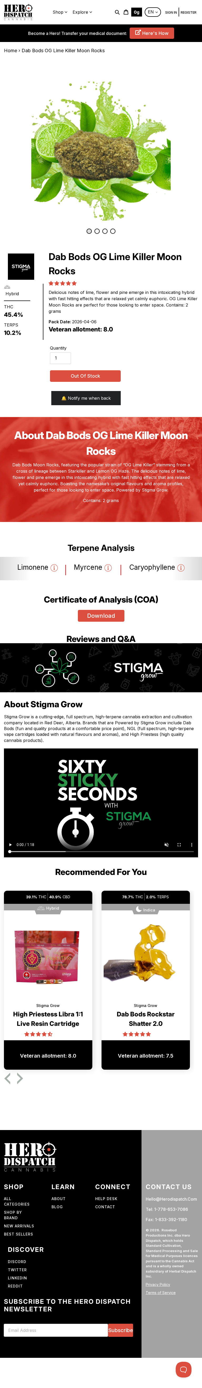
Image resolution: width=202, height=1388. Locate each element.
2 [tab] (97, 231)
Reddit (15, 1286)
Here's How (155, 33)
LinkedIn (17, 1278)
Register (188, 12)
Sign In (171, 12)
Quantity (58, 348)
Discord (17, 1261)
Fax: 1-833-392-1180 (166, 1219)
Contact (105, 1207)
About (59, 1198)
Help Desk (106, 1198)
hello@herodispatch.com (171, 1199)
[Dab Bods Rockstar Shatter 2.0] (146, 960)
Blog (57, 1207)
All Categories (17, 1201)
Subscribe (120, 1330)
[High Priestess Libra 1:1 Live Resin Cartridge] (48, 960)
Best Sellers (18, 1234)
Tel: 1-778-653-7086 (167, 1209)
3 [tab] (105, 231)
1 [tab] (89, 231)
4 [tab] (112, 231)
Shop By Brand (13, 1215)
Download (101, 615)
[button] (63, 283)
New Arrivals (19, 1226)
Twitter (17, 1270)
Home (10, 50)
